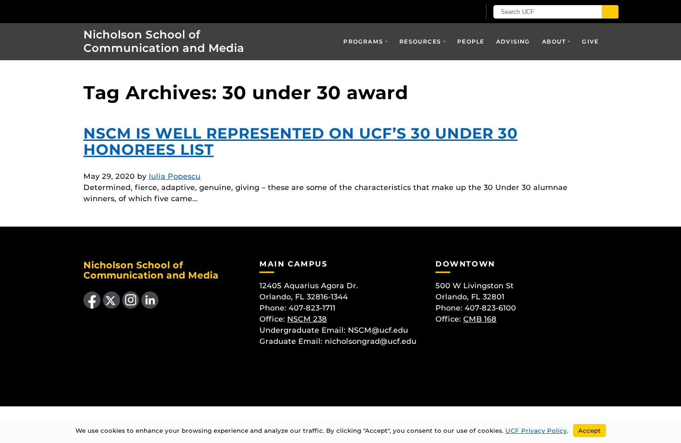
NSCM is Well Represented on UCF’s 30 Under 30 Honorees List (300, 141)
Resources (420, 41)
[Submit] (610, 12)
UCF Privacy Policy (536, 430)
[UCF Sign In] (450, 12)
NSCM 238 (307, 319)
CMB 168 (480, 319)
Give (590, 41)
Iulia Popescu (175, 176)
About (554, 41)
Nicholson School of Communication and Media (163, 41)
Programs (363, 41)
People (470, 41)
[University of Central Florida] (137, 11)
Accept (589, 430)
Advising (513, 41)
